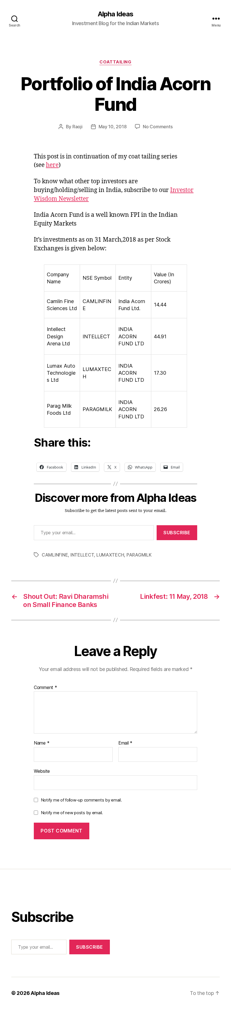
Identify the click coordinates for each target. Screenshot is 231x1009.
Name (41, 743)
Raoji (77, 126)
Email (125, 743)
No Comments (157, 126)
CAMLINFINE (55, 555)
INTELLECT (82, 555)
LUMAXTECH (110, 555)
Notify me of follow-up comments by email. (81, 800)
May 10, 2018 (113, 126)
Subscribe (176, 532)
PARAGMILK (139, 555)
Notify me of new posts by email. (72, 812)
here (52, 165)
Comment (45, 687)
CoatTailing (115, 62)
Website (42, 771)
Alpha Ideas (115, 14)
